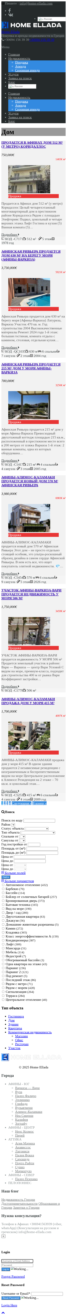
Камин (14, 928)
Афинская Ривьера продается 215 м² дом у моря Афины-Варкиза (30, 368)
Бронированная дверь (25, 901)
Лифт (13, 944)
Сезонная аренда (27, 70)
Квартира (15, 1028)
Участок (14, 1048)
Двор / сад (17, 912)
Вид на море (18, 908)
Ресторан (22, 1044)
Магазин (21, 1036)
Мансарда (16, 948)
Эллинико (22, 1100)
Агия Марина (25, 1143)
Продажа (21, 62)
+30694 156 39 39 (41, 39)
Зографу (21, 1123)
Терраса (15, 995)
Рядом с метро (19, 984)
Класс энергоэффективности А (32, 936)
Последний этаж (21, 980)
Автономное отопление (27, 885)
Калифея (21, 1119)
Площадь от (13, 848)
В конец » (39, 803)
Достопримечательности (19, 1203)
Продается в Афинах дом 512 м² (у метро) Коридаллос (32, 144)
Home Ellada (10, 32)
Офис (19, 1040)
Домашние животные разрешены (32, 924)
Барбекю (15, 889)
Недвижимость (19, 58)
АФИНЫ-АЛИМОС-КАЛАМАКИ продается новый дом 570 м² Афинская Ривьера (29, 481)
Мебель (15, 952)
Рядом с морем (20, 988)
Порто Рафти (24, 1163)
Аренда (20, 66)
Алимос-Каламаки (28, 1111)
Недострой (16, 956)
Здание (13, 1024)
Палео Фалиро (25, 1096)
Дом (11, 1020)
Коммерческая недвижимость (30, 1032)
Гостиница (16, 1016)
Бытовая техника (22, 904)
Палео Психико (26, 1179)
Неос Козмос (24, 1131)
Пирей (20, 1135)
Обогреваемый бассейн (25, 960)
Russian (47, 19)
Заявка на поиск (20, 78)
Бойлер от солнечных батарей (31, 897)
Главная (14, 54)
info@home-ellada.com (36, 3)
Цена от (7, 856)
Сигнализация (20, 992)
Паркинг (16, 968)
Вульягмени (24, 1108)
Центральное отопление (26, 999)
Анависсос (23, 1147)
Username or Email (15, 1293)
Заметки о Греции (26, 1207)
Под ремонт (16, 976)
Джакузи (15, 920)
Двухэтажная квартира (25, 916)
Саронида (22, 1159)
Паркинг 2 (17, 972)
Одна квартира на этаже (26, 964)
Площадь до (13, 852)
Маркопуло (23, 1171)
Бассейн (15, 893)
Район (6, 824)
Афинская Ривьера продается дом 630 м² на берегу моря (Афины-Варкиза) (30, 255)
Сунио (20, 1167)
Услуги (13, 74)
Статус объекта (13, 828)
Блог (11, 82)
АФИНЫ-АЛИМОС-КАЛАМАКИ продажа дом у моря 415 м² (28, 701)
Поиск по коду (12, 820)
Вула (18, 1092)
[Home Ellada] (31, 28)
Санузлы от (10, 840)
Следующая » (21, 803)
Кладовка (16, 932)
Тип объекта (10, 832)
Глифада (21, 1104)
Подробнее (9, 234)
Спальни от (10, 836)
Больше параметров (19, 881)
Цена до (7, 861)
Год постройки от (14, 844)
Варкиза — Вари (27, 1088)
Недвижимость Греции (18, 1199)
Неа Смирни (24, 1115)
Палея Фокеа (24, 1155)
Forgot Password (13, 1276)
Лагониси (22, 1151)
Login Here (9, 1305)
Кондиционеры (20, 940)
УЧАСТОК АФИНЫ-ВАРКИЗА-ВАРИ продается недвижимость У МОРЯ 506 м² (31, 594)
